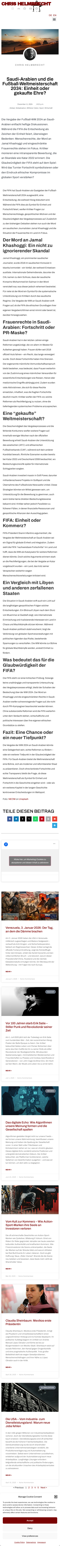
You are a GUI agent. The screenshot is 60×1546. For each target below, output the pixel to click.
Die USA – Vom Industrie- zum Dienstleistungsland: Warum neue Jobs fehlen (28, 1423)
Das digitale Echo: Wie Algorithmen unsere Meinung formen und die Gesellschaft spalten (29, 1126)
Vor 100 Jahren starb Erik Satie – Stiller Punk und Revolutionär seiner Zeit (29, 1027)
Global (12, 108)
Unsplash (23, 799)
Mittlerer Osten (33, 108)
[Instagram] (12, 8)
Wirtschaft (48, 108)
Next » (44, 1487)
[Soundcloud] (18, 8)
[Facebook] (24, 8)
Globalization (21, 108)
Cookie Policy (19, 1542)
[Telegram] (36, 8)
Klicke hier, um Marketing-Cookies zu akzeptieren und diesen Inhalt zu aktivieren (30, 861)
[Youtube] (30, 8)
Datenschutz (31, 1542)
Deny (30, 1528)
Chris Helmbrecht (26, 3)
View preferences (30, 1536)
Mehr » (9, 972)
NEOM (12, 799)
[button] (55, 1496)
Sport (41, 108)
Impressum (41, 1542)
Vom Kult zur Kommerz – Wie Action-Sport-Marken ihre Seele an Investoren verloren (29, 1225)
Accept (30, 1520)
